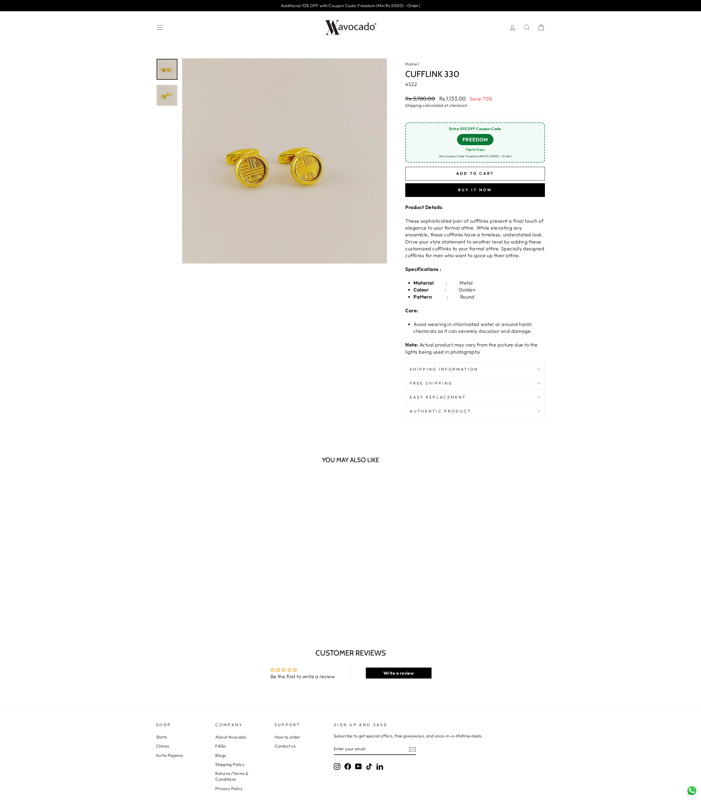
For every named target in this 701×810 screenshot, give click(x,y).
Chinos (162, 746)
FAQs (220, 746)
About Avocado (230, 737)
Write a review (398, 673)
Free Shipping (431, 383)
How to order (287, 737)
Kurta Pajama (169, 755)
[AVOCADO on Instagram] (337, 766)
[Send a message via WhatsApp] (691, 790)
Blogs (220, 755)
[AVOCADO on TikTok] (369, 766)
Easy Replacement (438, 397)
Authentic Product (440, 411)
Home (411, 64)
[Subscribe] (412, 749)
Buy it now (475, 189)
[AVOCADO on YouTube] (358, 766)
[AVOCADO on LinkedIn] (380, 766)
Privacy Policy (229, 788)
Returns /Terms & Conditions (231, 776)
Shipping (413, 105)
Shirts (161, 737)
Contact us (285, 746)
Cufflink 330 (172, 606)
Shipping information (444, 369)
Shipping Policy (230, 764)
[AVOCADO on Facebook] (347, 766)
